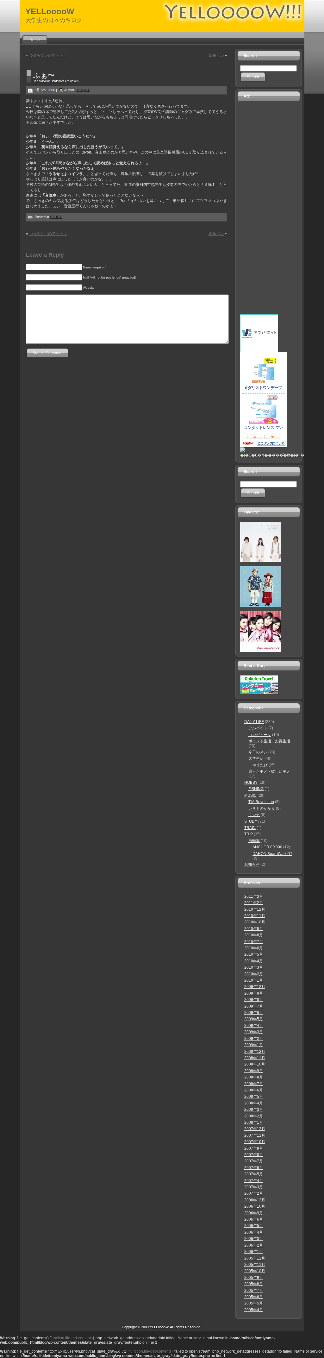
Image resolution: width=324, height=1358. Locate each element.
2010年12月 (254, 909)
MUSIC (250, 795)
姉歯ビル (216, 55)
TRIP (248, 834)
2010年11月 (254, 916)
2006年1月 (253, 1251)
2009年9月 (253, 993)
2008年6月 (253, 1090)
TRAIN (250, 828)
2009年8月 (253, 999)
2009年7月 (253, 1006)
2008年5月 (253, 1096)
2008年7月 (253, 1084)
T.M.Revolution (261, 802)
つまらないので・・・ (48, 55)
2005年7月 (253, 1290)
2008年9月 (253, 1071)
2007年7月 (253, 1161)
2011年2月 (253, 903)
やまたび (260, 765)
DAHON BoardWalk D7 (272, 854)
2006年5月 (253, 1225)
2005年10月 (254, 1271)
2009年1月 (253, 1045)
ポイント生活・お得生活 (269, 741)
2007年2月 (253, 1193)
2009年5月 (253, 1019)
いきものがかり (261, 808)
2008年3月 (253, 1109)
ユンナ (254, 815)
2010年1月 (253, 980)
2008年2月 (253, 1116)
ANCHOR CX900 (267, 847)
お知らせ (251, 864)
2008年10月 (254, 1064)
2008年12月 (254, 1051)
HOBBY (251, 782)
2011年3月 (253, 896)
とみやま (83, 90)
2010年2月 (253, 974)
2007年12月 (254, 1129)
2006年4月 (253, 1232)
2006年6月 (253, 1219)
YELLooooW (49, 11)
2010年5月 (253, 954)
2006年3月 (253, 1238)
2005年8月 (253, 1284)
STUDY (56, 217)
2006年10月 (254, 1206)
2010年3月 (253, 967)
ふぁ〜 (44, 75)
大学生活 (256, 758)
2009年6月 (253, 1012)
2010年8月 (253, 935)
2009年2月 (253, 1038)
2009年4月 (253, 1025)
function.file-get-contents (72, 1338)
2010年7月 (253, 942)
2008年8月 (253, 1077)
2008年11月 (254, 1058)
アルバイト (257, 728)
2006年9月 (253, 1213)
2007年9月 (253, 1148)
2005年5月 (253, 1303)
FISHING (256, 789)
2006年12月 (254, 1200)
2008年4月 (253, 1103)
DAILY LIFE (254, 722)
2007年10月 (254, 1142)
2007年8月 (253, 1155)
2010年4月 (253, 961)
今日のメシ (257, 752)
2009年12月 (254, 986)
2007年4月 (253, 1181)
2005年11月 (254, 1264)
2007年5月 (253, 1174)
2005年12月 (254, 1258)
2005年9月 (253, 1277)
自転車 (254, 841)
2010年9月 (253, 929)
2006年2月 (253, 1245)
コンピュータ (259, 734)
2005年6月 (253, 1297)
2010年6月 (253, 948)
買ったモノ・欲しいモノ (269, 771)
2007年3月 (253, 1187)
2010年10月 (254, 922)
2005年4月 (253, 1310)
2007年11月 (254, 1135)
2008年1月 (253, 1122)
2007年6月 (253, 1168)
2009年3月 (253, 1032)
